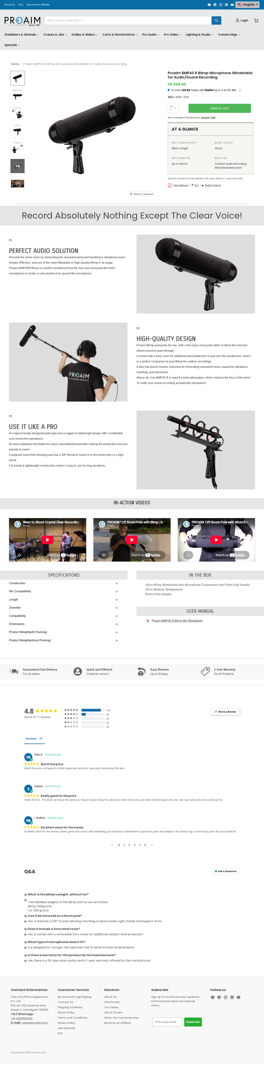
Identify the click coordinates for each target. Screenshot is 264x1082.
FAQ (20, 4)
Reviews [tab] (31, 738)
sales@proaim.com (35, 1023)
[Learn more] (240, 90)
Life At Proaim (113, 1012)
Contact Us (65, 1002)
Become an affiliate (117, 1023)
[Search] (216, 20)
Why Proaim (112, 1002)
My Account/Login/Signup (75, 997)
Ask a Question (227, 871)
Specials (11, 45)
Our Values (111, 1007)
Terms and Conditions (72, 1018)
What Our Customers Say (121, 1018)
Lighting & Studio (198, 35)
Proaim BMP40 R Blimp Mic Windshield (177, 620)
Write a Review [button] (227, 711)
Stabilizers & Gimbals (20, 35)
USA (213, 117)
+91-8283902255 (22, 1018)
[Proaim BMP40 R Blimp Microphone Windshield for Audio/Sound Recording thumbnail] (17, 78)
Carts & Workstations (119, 35)
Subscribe (193, 1021)
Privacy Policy (66, 1023)
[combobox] (128, 20)
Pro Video (171, 35)
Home (15, 64)
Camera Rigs (228, 35)
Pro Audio (149, 35)
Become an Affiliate (38, 4)
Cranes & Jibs (54, 35)
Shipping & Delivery (70, 1007)
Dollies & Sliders (84, 35)
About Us (9, 4)
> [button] (152, 845)
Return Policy (66, 1012)
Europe (205, 117)
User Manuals (66, 1028)
